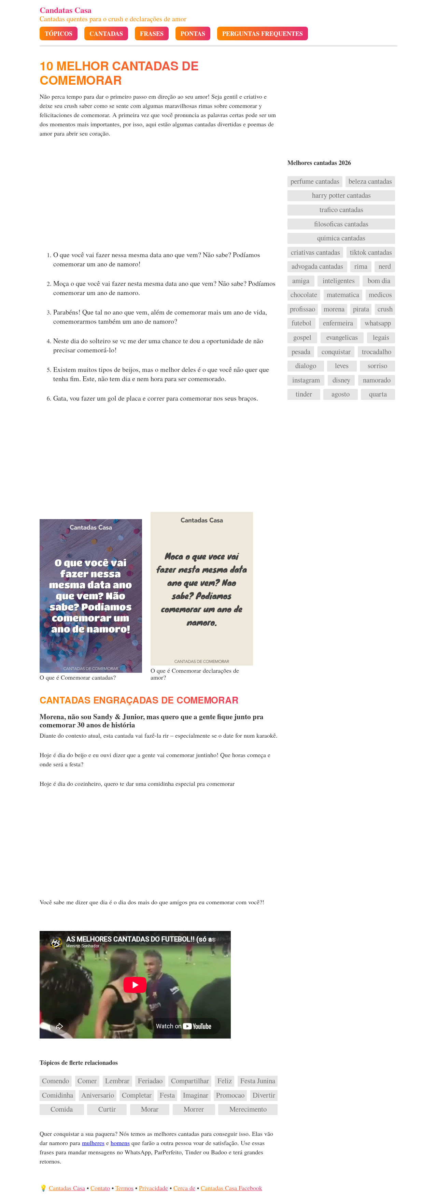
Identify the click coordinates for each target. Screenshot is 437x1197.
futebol (301, 323)
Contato (100, 1188)
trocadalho (376, 352)
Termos (124, 1188)
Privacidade (153, 1188)
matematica (343, 295)
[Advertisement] (159, 196)
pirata (361, 309)
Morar (149, 1109)
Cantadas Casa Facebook (231, 1188)
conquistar (336, 352)
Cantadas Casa (67, 1188)
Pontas (193, 33)
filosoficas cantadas (341, 224)
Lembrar (117, 1081)
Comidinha (57, 1095)
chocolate (304, 295)
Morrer (194, 1109)
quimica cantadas (341, 238)
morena (334, 309)
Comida (62, 1109)
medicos (380, 295)
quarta (378, 394)
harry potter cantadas (341, 195)
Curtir (107, 1109)
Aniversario (97, 1095)
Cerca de (184, 1188)
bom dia (379, 281)
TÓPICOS (58, 33)
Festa (167, 1095)
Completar (137, 1095)
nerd (385, 266)
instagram (306, 380)
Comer (87, 1081)
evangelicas (342, 337)
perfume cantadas (315, 181)
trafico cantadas (341, 210)
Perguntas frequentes (262, 33)
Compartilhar (190, 1081)
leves (342, 366)
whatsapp (378, 323)
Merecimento (248, 1109)
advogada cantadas (317, 266)
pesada (301, 352)
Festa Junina (257, 1081)
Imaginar (195, 1095)
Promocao (230, 1095)
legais (381, 337)
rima (360, 266)
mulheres (93, 1143)
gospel (302, 337)
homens (120, 1143)
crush (385, 309)
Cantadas (106, 33)
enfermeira (338, 323)
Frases (152, 33)
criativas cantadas (315, 252)
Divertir (264, 1095)
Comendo (55, 1081)
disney (341, 380)
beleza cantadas (370, 181)
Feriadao (150, 1081)
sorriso (377, 366)
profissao (302, 309)
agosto (341, 394)
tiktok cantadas (371, 252)
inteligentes (339, 281)
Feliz (224, 1081)
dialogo (305, 366)
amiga (300, 281)
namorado (377, 380)
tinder (304, 394)
